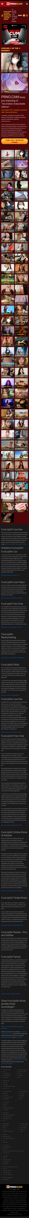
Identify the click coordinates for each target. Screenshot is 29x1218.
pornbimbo (20, 1075)
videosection (6, 1152)
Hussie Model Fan (7, 1147)
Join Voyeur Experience (9, 1138)
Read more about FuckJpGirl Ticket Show (12, 925)
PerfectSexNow (7, 1075)
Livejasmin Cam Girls (23, 1069)
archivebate (11, 115)
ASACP (14, 1189)
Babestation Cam (7, 1118)
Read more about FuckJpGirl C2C (10, 575)
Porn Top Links (6, 1069)
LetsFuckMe (6, 1099)
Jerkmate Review (7, 1159)
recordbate (4, 115)
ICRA (18, 1189)
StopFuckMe (6, 1123)
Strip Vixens (23, 1127)
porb (22, 1131)
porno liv (20, 1073)
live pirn (5, 1158)
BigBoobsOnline (7, 1136)
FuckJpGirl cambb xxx (19, 1060)
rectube (22, 115)
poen (4, 1071)
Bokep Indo (5, 1125)
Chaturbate (4, 1037)
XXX (4, 1140)
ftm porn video (6, 1172)
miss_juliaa (5, 1077)
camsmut (3, 119)
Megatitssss (6, 1112)
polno (4, 1127)
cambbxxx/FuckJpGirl (7, 1063)
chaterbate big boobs (8, 1107)
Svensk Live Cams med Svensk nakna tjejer (13, 1151)
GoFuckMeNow (6, 1073)
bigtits (22, 134)
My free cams (18, 1037)
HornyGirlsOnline (24, 1091)
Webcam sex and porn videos (10, 1166)
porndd (5, 1129)
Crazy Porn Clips (7, 1091)
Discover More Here (8, 1097)
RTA (11, 1189)
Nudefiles (5, 1093)
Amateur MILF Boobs (8, 1131)
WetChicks (23, 1129)
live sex (5, 1082)
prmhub (21, 1097)
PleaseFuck (6, 1179)
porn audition (6, 1102)
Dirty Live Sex (24, 1125)
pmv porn (5, 1104)
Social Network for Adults (9, 1086)
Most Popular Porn (7, 1116)
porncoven (22, 1093)
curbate (3, 117)
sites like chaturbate (8, 1177)
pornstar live (6, 1080)
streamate (5, 1156)
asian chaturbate (22, 1071)
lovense (17, 134)
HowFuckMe (6, 1109)
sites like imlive (24, 1123)
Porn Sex (5, 1142)
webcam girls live (7, 1170)
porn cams (5, 1095)
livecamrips (22, 117)
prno (21, 1099)
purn (19, 1077)
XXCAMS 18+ (6, 1161)
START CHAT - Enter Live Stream (14, 141)
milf (10, 136)
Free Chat (11, 825)
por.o (4, 1120)
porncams (5, 1084)
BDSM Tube (5, 1163)
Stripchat (10, 1037)
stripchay (22, 1095)
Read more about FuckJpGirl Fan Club (11, 627)
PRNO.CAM (10, 96)
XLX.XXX (5, 1168)
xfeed (4, 1106)
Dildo (10, 695)
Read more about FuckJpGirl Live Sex (16, 544)
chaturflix (16, 119)
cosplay (4, 136)
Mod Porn (5, 1134)
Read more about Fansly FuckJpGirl (10, 994)
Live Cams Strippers (8, 1174)
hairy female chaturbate (9, 1114)
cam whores (6, 1145)
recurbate (16, 115)
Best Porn (5, 1149)
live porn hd (6, 1088)
